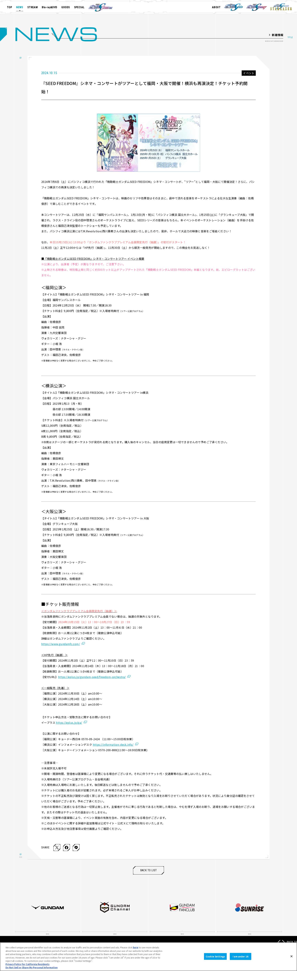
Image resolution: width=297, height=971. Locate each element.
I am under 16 (240, 956)
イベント (248, 73)
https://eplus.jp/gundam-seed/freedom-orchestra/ (92, 677)
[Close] (291, 956)
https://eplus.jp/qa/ (69, 722)
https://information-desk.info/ (113, 744)
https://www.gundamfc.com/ (60, 644)
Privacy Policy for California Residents (28, 964)
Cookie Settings (215, 956)
